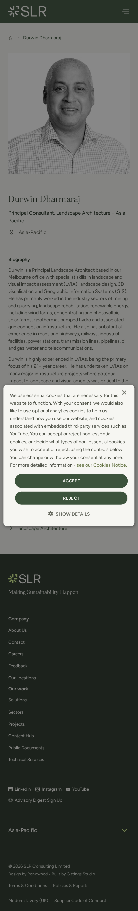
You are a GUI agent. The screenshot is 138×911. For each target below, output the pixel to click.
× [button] (123, 392)
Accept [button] (71, 480)
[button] (69, 514)
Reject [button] (71, 497)
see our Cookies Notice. (102, 465)
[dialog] (68, 455)
